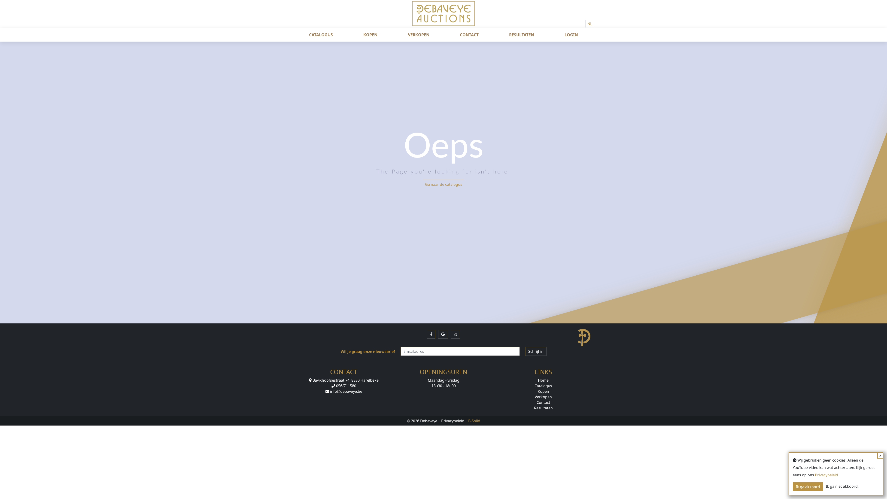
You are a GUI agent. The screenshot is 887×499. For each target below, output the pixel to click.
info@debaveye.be (345, 391)
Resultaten (521, 34)
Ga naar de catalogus (443, 184)
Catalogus (321, 34)
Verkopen (418, 34)
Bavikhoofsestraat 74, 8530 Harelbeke (345, 380)
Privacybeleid (452, 420)
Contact (469, 34)
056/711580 (345, 385)
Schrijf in (536, 351)
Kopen (370, 34)
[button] (431, 334)
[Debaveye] (443, 17)
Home (543, 380)
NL (589, 23)
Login (571, 34)
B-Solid (474, 420)
